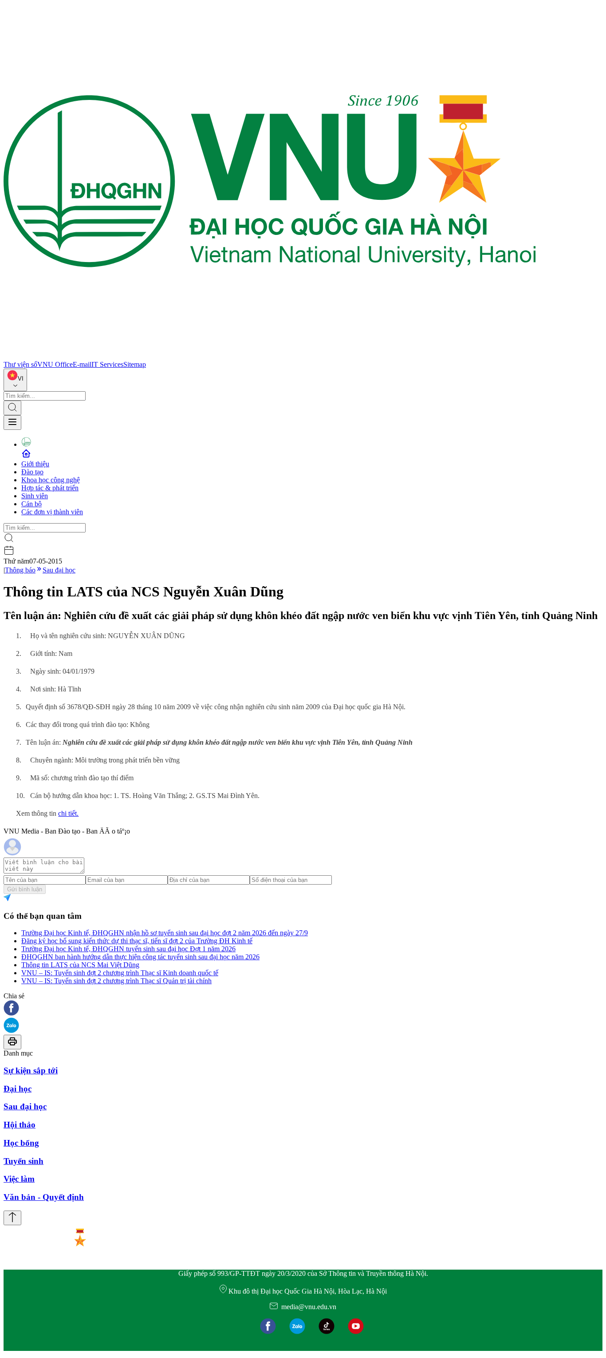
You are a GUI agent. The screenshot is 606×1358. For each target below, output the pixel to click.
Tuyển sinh (23, 1161)
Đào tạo (32, 472)
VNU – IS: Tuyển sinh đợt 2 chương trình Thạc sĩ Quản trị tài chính (116, 981)
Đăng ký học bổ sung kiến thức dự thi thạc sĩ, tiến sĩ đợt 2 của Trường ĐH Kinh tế (136, 941)
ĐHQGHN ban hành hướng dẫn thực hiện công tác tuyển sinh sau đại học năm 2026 (140, 957)
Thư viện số (20, 364)
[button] (303, 1008)
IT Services (107, 364)
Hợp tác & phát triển (50, 488)
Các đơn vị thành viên (52, 512)
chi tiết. (68, 813)
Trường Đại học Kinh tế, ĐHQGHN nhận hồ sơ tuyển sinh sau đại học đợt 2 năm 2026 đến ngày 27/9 (164, 933)
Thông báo (20, 570)
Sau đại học (59, 570)
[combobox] (15, 380)
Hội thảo (19, 1124)
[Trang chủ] (270, 356)
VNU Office (55, 364)
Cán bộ (31, 504)
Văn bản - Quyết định (44, 1197)
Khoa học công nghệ (50, 480)
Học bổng (21, 1143)
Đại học (17, 1088)
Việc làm (19, 1178)
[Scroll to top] (12, 1218)
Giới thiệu (35, 464)
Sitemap (134, 364)
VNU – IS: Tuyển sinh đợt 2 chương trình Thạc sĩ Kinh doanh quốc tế (119, 973)
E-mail (82, 364)
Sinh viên (34, 496)
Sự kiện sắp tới (31, 1070)
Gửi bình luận (24, 889)
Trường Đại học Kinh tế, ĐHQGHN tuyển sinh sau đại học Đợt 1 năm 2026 (128, 949)
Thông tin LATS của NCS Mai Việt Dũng (80, 965)
